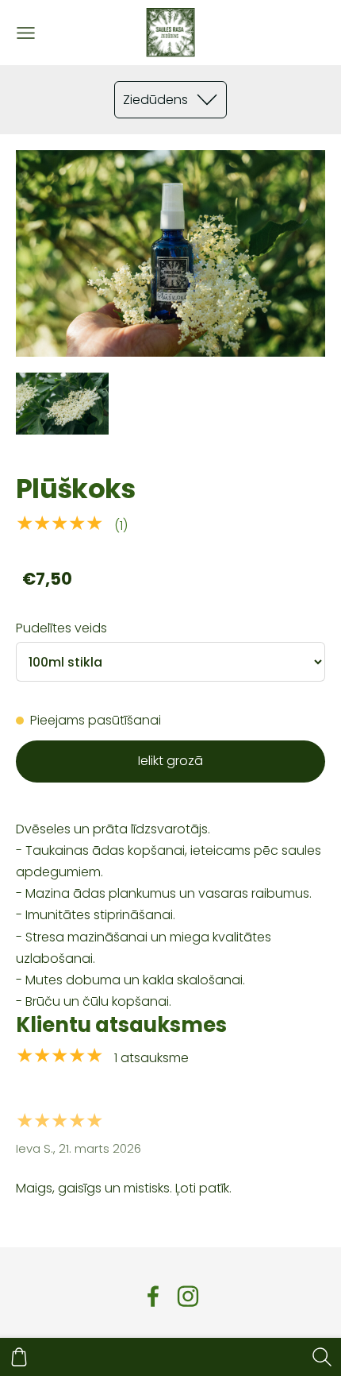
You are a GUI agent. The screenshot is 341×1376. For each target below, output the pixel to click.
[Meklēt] (322, 1357)
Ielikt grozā (170, 761)
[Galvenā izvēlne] (26, 33)
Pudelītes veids (61, 628)
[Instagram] (188, 1296)
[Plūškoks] (62, 404)
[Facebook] (153, 1296)
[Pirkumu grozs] (19, 1357)
